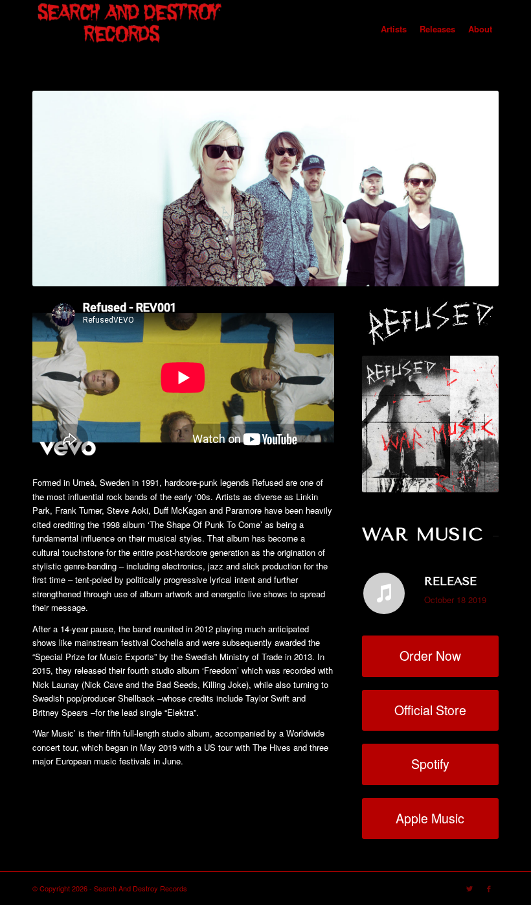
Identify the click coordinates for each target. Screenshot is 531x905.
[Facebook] (489, 888)
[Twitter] (469, 888)
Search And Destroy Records (140, 888)
